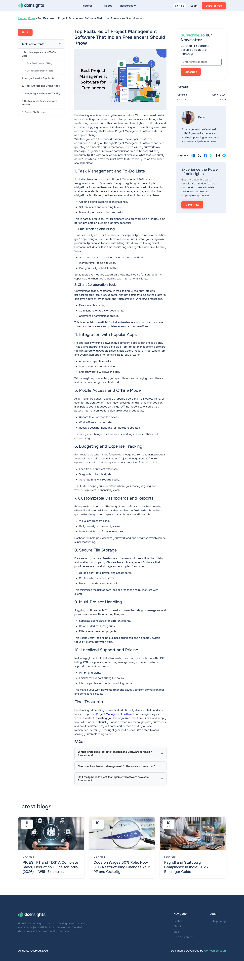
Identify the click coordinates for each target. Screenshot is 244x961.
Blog (176, 931)
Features (86, 5)
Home (22, 18)
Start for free (214, 5)
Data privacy (218, 921)
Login (194, 5)
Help (181, 5)
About (108, 5)
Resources (126, 5)
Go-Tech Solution (215, 950)
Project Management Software (115, 714)
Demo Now (192, 204)
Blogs (31, 18)
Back (25, 32)
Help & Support (183, 937)
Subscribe (191, 72)
